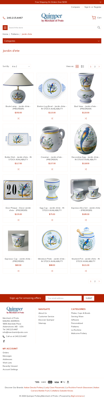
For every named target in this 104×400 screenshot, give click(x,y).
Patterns (75, 326)
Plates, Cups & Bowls (80, 313)
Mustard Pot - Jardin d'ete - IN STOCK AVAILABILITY (86, 260)
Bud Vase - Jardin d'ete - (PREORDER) (85, 107)
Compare (75, 7)
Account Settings (10, 369)
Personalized (77, 323)
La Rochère (76, 330)
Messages (7, 356)
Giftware (75, 320)
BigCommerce (77, 396)
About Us (42, 313)
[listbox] (21, 66)
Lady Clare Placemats (54, 387)
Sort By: (6, 66)
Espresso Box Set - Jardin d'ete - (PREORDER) (85, 209)
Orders (6, 352)
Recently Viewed (10, 366)
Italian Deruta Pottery (33, 387)
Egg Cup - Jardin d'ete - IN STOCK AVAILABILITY (52, 209)
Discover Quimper (46, 320)
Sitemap (42, 323)
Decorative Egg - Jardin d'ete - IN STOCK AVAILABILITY (86, 158)
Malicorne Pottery (79, 333)
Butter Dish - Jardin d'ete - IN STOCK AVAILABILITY (18, 158)
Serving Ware (77, 316)
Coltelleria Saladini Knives (61, 390)
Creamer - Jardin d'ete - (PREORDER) (52, 158)
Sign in (87, 7)
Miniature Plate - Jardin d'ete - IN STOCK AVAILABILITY (52, 260)
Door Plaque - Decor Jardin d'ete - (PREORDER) (18, 209)
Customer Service (46, 316)
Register (97, 7)
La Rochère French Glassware (79, 387)
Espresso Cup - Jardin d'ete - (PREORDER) (18, 260)
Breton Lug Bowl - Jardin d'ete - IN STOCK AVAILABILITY (52, 107)
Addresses (7, 359)
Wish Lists (7, 362)
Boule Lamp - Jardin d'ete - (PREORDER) (18, 107)
